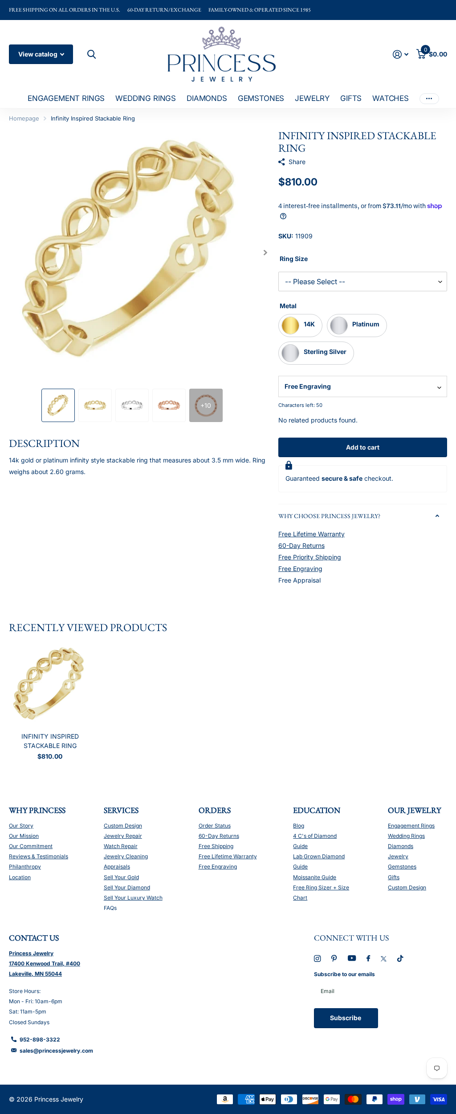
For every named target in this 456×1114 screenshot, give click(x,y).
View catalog (38, 54)
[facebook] (368, 959)
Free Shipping (216, 846)
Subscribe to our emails (344, 974)
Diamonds (400, 846)
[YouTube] (352, 958)
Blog (298, 825)
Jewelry (398, 856)
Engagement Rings (411, 825)
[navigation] (58, 405)
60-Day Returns (301, 545)
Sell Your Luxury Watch (133, 897)
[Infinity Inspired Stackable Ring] (50, 685)
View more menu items (429, 98)
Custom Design (123, 825)
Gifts (393, 877)
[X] (384, 958)
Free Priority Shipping (309, 557)
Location (20, 877)
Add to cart (362, 447)
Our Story (21, 825)
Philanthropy (25, 866)
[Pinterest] (334, 958)
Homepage (24, 118)
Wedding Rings (406, 835)
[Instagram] (317, 958)
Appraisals (117, 866)
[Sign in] (400, 54)
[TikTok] (400, 958)
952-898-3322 (40, 1039)
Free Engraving (300, 568)
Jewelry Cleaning (126, 856)
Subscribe (346, 1018)
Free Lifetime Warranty (311, 534)
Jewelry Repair (123, 835)
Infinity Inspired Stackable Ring (50, 740)
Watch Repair (121, 846)
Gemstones (402, 866)
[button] (265, 252)
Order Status (215, 825)
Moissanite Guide (314, 877)
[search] (90, 54)
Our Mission (24, 835)
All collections (66, 99)
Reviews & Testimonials (38, 856)
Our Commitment (31, 846)
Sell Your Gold (121, 877)
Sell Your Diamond (127, 887)
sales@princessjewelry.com (56, 1050)
